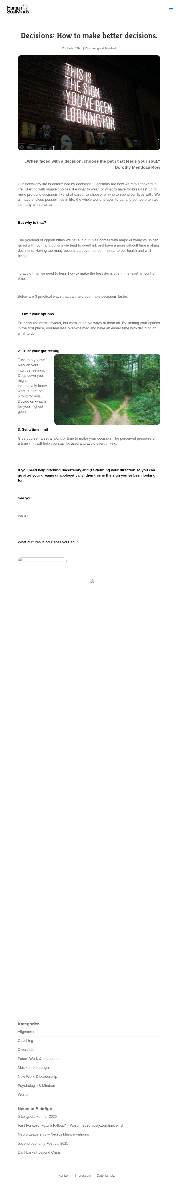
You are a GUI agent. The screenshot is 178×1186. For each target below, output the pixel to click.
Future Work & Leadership (39, 1059)
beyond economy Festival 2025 (43, 1143)
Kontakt (63, 1175)
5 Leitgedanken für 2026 (37, 1116)
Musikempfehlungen (34, 1068)
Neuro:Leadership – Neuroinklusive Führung (53, 1134)
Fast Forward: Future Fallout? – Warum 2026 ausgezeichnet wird (70, 1125)
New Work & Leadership (37, 1076)
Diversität (25, 1050)
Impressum (83, 1175)
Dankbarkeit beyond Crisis (39, 1152)
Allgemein (26, 1032)
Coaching (25, 1041)
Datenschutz (106, 1175)
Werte (23, 1095)
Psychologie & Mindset (100, 48)
